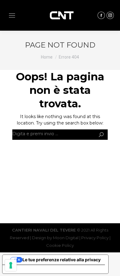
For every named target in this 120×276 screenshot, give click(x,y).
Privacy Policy (95, 237)
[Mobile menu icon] (12, 15)
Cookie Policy (60, 245)
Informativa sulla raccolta (33, 269)
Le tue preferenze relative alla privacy (61, 259)
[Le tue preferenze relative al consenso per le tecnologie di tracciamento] (11, 265)
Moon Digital (65, 237)
